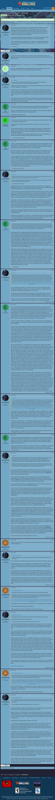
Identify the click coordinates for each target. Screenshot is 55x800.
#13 (53, 435)
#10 (53, 270)
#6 (53, 117)
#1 (48, 25)
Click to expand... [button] (32, 283)
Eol (5, 111)
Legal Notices (7, 777)
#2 (53, 53)
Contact (49, 777)
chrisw (5, 73)
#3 (53, 66)
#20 (53, 694)
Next (7, 50)
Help (32, 8)
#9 (53, 221)
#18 (53, 612)
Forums (9, 8)
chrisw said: (14, 80)
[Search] (53, 8)
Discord (23, 8)
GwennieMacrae (5, 17)
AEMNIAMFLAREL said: (16, 555)
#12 (53, 395)
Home (3, 8)
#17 (53, 587)
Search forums (9, 10)
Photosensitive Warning (35, 777)
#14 (53, 453)
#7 (53, 141)
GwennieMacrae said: (16, 590)
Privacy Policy (15, 777)
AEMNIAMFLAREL (5, 547)
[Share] (47, 25)
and (19, 137)
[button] (6, 8)
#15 (53, 540)
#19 (53, 670)
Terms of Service (23, 777)
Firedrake (5, 125)
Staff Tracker (16, 8)
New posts (3, 10)
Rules (28, 8)
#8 (53, 171)
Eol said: (13, 174)
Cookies (43, 777)
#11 (53, 304)
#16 (53, 552)
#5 (53, 104)
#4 (53, 77)
